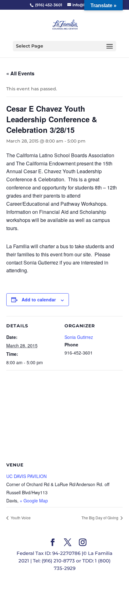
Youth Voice (20, 517)
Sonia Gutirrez (78, 337)
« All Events (20, 73)
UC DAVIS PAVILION (26, 476)
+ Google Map (34, 500)
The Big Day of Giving (100, 517)
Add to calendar (39, 299)
